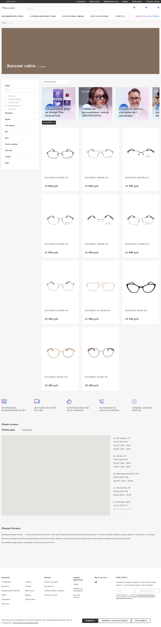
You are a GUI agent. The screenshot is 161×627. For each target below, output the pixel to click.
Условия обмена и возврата (54, 591)
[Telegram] (95, 582)
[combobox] (56, 81)
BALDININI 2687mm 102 (56, 177)
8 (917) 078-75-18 (120, 477)
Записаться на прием (147, 16)
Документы (6, 599)
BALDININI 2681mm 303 (56, 244)
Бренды (125, 1)
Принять (90, 621)
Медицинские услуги (111, 1)
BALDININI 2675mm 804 (56, 310)
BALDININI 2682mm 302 (137, 177)
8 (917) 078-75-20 (120, 491)
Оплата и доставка (51, 582)
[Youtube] (105, 582)
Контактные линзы (73, 16)
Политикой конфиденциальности (146, 595)
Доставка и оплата (152, 1)
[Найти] (102, 8)
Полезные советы (50, 595)
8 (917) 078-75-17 (120, 505)
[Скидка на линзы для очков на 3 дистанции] (132, 104)
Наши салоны (94, 1)
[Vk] (100, 582)
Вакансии (5, 604)
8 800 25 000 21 (11, 1)
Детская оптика (99, 16)
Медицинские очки (12, 16)
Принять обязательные (115, 621)
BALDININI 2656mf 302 (96, 377)
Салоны (28, 582)
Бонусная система (76, 596)
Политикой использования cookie (25, 623)
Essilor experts (137, 1)
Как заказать (48, 586)
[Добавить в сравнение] (68, 133)
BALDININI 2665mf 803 (56, 377)
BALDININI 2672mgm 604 (97, 310)
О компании (81, 1)
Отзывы (28, 586)
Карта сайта (29, 591)
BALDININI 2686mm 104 (97, 177)
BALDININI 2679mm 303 (137, 244)
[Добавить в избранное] (74, 133)
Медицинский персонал (11, 591)
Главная (4, 23)
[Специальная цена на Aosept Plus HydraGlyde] (58, 104)
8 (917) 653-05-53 (120, 459)
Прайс (4, 595)
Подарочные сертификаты (78, 590)
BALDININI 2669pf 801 (136, 310)
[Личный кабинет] (121, 8)
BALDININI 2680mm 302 (97, 244)
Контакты (5, 586)
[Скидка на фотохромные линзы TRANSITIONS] (95, 104)
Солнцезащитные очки (43, 16)
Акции (75, 584)
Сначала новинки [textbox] (49, 82)
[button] (126, 15)
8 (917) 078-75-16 (120, 442)
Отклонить (141, 621)
